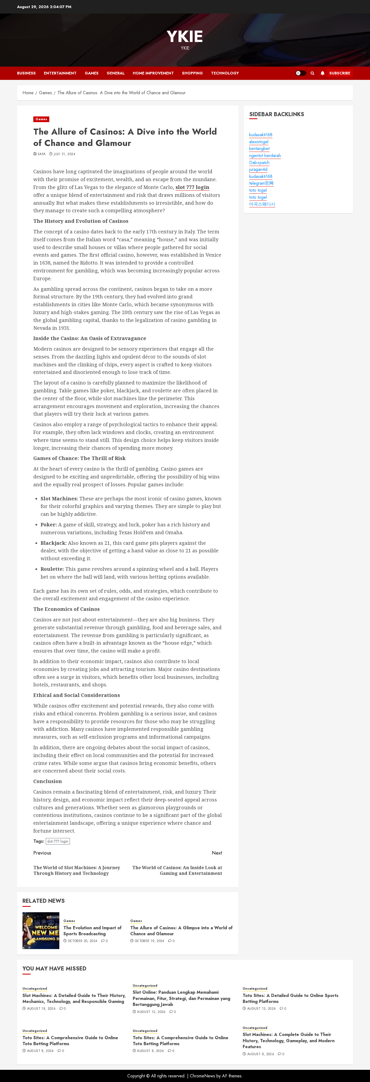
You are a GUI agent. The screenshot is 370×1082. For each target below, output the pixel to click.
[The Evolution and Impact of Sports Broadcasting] (40, 930)
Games (92, 73)
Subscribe (339, 73)
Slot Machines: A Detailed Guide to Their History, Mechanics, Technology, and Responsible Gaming (74, 998)
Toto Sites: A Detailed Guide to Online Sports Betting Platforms (291, 998)
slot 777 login (57, 841)
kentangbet (259, 149)
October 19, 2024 (149, 941)
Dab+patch (259, 162)
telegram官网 (261, 183)
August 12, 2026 (151, 1012)
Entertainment (60, 73)
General (116, 73)
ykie (185, 36)
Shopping (192, 73)
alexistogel (258, 142)
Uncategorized (34, 988)
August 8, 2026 (40, 1051)
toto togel (258, 190)
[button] (312, 73)
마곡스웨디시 (262, 204)
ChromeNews (202, 1076)
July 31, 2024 (64, 154)
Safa (42, 154)
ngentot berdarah (265, 156)
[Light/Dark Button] (301, 73)
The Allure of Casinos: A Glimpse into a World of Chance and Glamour (181, 931)
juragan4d (258, 170)
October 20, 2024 (83, 941)
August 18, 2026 (41, 1009)
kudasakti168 (260, 135)
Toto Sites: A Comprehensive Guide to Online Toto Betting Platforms (70, 1041)
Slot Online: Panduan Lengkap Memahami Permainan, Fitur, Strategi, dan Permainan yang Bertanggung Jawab (181, 998)
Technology (225, 73)
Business (26, 73)
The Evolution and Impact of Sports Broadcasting (92, 931)
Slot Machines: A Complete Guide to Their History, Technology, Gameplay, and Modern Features (289, 1040)
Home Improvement (153, 73)
